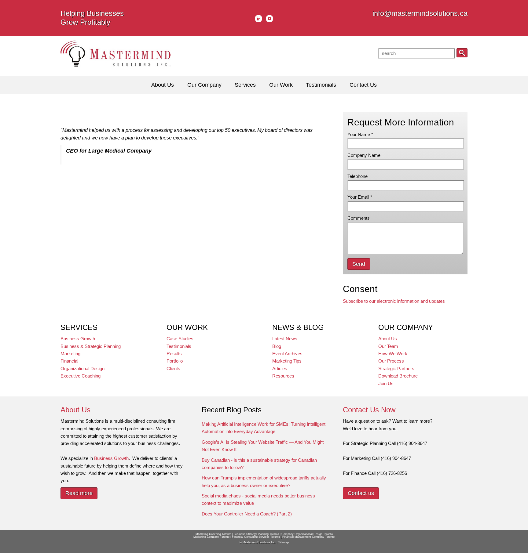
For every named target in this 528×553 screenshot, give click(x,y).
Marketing (70, 353)
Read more (79, 493)
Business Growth (78, 338)
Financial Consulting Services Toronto (256, 536)
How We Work (392, 353)
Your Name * (360, 134)
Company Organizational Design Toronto (307, 534)
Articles (279, 368)
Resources (283, 375)
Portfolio (175, 360)
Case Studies (180, 338)
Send (358, 264)
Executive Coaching (81, 375)
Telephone (357, 176)
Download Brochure (398, 375)
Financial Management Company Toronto (308, 536)
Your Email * (359, 197)
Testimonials (179, 346)
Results (174, 353)
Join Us (386, 383)
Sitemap (283, 542)
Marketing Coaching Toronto (213, 534)
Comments (358, 218)
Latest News (284, 338)
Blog (276, 346)
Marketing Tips (287, 360)
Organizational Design (83, 368)
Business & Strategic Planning (91, 346)
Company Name (363, 155)
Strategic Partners (396, 368)
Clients (173, 368)
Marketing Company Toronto (211, 536)
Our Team (388, 346)
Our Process (391, 360)
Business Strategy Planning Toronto (256, 534)
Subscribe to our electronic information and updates (394, 301)
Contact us (361, 493)
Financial (69, 360)
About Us (387, 338)
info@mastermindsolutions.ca (420, 13)
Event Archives (287, 353)
